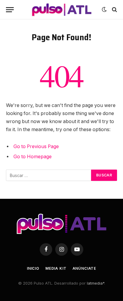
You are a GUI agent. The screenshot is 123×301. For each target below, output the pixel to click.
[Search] (114, 9)
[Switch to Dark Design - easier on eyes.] (104, 9)
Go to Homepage (32, 156)
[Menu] (10, 9)
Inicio (33, 268)
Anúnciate (84, 268)
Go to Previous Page (36, 146)
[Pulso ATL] (61, 9)
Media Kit (56, 268)
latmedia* (95, 283)
